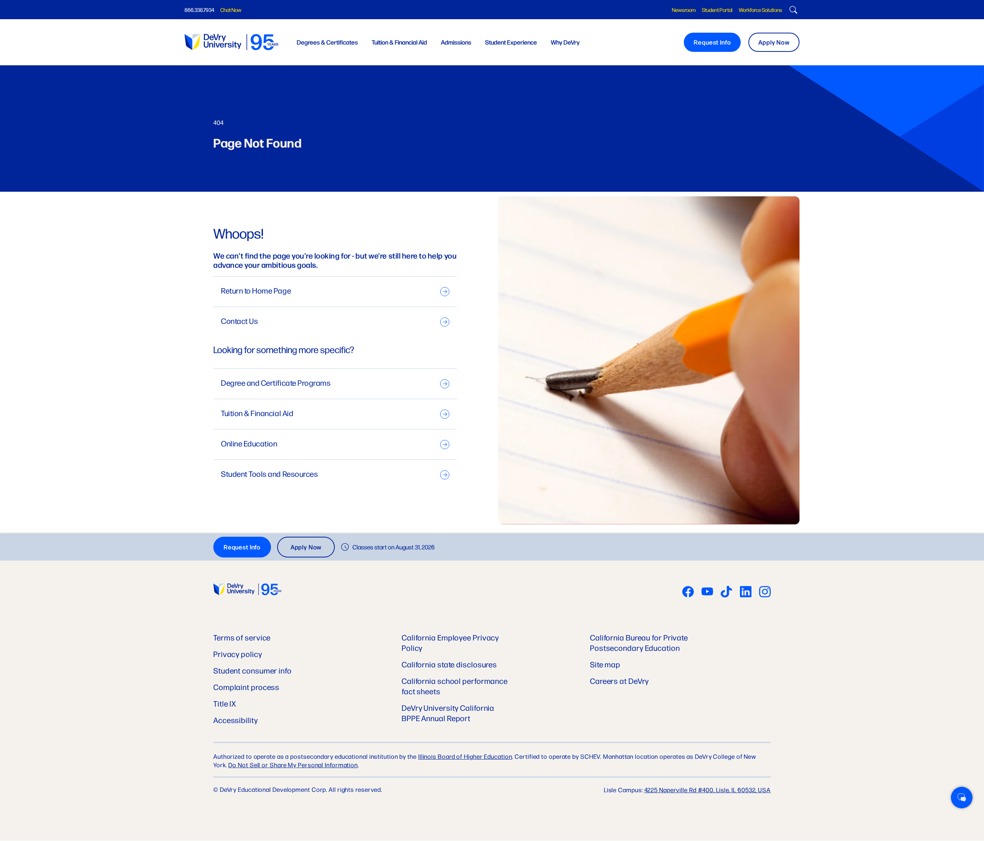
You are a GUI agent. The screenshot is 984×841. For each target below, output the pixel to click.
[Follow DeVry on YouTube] (707, 592)
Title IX (224, 703)
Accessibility (235, 720)
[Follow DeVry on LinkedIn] (745, 592)
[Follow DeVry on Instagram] (765, 592)
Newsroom (684, 9)
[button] (961, 797)
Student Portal (717, 9)
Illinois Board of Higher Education (465, 756)
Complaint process (246, 687)
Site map (605, 664)
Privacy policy (237, 654)
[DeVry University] (231, 42)
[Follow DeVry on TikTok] (726, 592)
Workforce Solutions (760, 9)
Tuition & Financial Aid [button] (399, 42)
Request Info (712, 42)
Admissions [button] (456, 42)
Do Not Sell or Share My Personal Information (293, 765)
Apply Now (774, 42)
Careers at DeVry (619, 680)
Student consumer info (252, 670)
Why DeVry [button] (565, 42)
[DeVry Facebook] (688, 592)
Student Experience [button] (511, 42)
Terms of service (242, 637)
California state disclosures (449, 664)
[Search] (792, 11)
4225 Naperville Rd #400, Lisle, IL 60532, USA (707, 790)
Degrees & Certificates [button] (327, 42)
